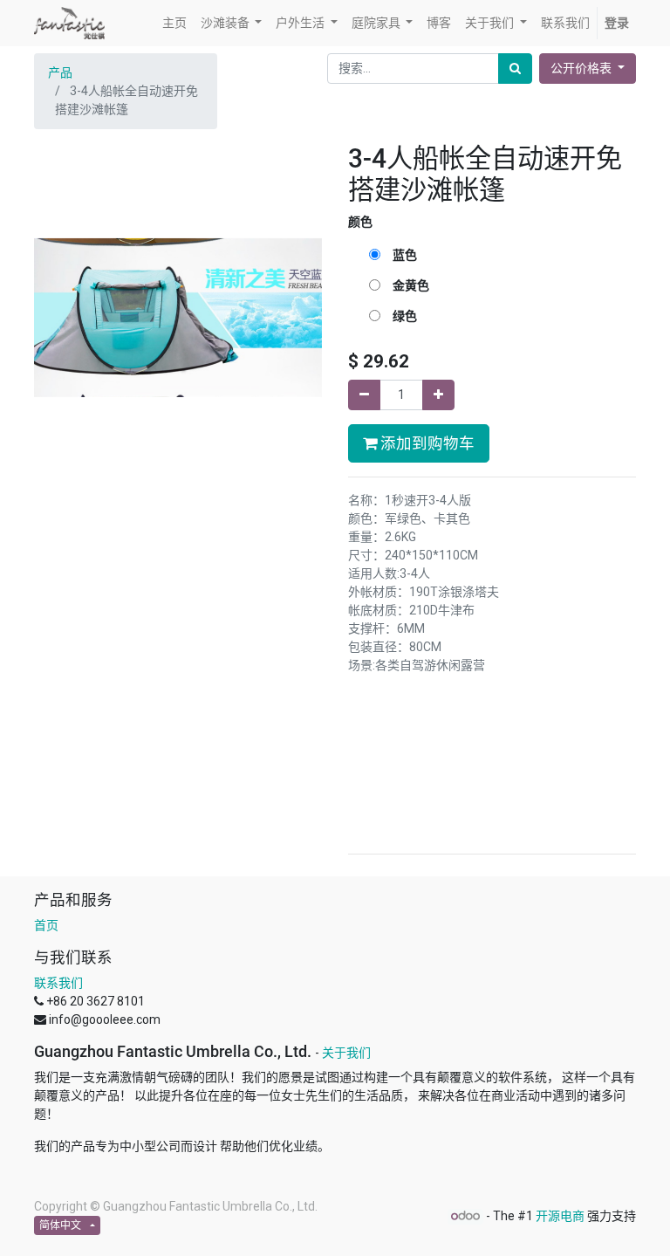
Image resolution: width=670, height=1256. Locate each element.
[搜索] (515, 68)
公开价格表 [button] (582, 68)
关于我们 (346, 1053)
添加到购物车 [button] (426, 443)
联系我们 (58, 983)
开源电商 (560, 1216)
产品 (60, 72)
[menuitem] (174, 23)
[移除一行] (364, 395)
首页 (46, 925)
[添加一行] (438, 395)
